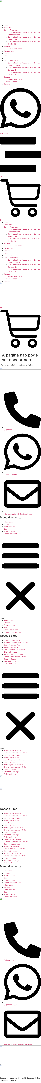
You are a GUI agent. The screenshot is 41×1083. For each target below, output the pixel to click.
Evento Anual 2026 (15, 49)
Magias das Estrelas (11, 647)
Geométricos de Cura (12, 645)
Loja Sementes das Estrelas (14, 650)
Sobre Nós (8, 28)
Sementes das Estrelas (12, 640)
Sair (5, 529)
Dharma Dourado (10, 652)
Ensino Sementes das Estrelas (15, 657)
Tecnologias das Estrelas (13, 654)
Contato (7, 53)
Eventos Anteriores (11, 51)
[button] (20, 577)
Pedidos (7, 524)
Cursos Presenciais (11, 30)
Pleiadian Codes (10, 664)
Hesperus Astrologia (11, 661)
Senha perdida (9, 527)
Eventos (7, 46)
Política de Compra (11, 531)
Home (6, 25)
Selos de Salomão (11, 659)
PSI (14, 1080)
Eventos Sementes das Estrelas (16, 643)
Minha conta (8, 522)
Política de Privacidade (12, 534)
